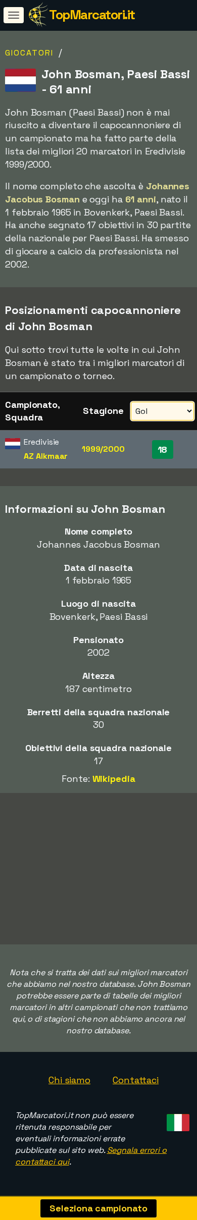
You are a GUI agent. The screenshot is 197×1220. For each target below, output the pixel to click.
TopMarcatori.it (92, 14)
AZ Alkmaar (46, 456)
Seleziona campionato (98, 1208)
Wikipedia (113, 778)
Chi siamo (69, 1080)
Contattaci (136, 1080)
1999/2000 (103, 449)
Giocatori (29, 52)
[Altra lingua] (176, 1119)
